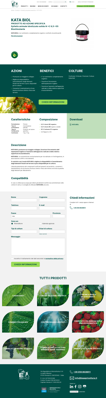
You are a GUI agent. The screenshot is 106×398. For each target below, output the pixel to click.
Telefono (14, 205)
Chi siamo (54, 6)
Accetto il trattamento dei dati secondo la (38, 258)
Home (12, 10)
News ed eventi (43, 6)
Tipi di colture (16, 229)
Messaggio (15, 237)
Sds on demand (41, 1)
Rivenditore (18, 223)
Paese (13, 213)
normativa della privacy (54, 258)
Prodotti (24, 6)
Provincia (56, 213)
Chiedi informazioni (53, 102)
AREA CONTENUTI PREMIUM (85, 1)
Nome (13, 197)
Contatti (63, 6)
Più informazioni (17, 36)
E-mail (41, 205)
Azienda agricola (48, 223)
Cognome (43, 197)
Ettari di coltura (45, 229)
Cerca (50, 1)
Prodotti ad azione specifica (28, 10)
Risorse (32, 6)
